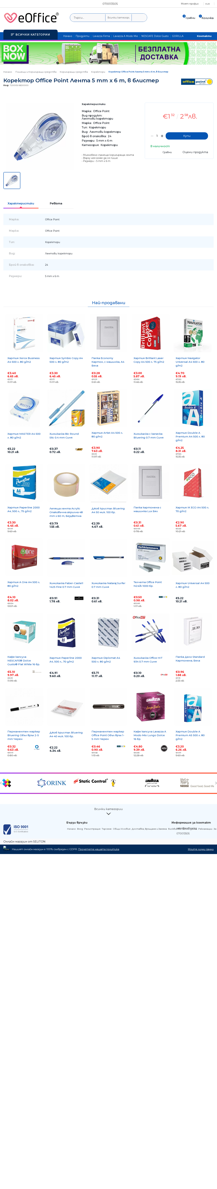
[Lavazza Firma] (162, 783)
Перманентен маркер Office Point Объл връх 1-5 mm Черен (108, 735)
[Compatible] (19, 783)
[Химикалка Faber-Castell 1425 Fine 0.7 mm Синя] (66, 558)
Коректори (98, 71)
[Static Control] (90, 781)
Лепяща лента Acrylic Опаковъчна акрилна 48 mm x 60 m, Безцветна (66, 512)
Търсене (107, 828)
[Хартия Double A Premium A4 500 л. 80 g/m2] (193, 408)
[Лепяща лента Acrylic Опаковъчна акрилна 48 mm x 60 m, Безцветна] (66, 483)
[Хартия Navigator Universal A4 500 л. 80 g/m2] (193, 333)
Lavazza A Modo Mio (125, 36)
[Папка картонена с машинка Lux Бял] (151, 483)
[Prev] (1, 783)
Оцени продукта (195, 152)
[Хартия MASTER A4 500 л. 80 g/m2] (24, 408)
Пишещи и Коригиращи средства (35, 71)
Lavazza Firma (101, 36)
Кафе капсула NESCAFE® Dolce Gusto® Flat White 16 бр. (23, 660)
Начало (67, 36)
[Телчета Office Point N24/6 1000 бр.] (151, 557)
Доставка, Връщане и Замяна (149, 828)
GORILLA (177, 36)
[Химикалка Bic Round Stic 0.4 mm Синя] (66, 408)
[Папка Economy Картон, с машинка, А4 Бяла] (108, 333)
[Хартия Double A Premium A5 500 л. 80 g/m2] (193, 707)
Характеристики (21, 203)
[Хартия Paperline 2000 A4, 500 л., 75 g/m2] (24, 483)
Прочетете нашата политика (98, 849)
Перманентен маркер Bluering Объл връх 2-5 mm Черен (23, 735)
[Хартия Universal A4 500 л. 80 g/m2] (193, 558)
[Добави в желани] (209, 108)
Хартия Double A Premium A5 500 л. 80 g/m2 (190, 735)
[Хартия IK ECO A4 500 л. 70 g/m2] (193, 483)
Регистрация (92, 828)
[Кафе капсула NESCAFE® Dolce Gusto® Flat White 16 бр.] (24, 632)
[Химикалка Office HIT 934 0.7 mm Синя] (151, 632)
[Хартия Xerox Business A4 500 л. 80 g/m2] (24, 333)
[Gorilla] (126, 783)
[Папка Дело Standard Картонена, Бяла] (193, 632)
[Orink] (55, 783)
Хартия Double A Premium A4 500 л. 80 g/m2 (190, 436)
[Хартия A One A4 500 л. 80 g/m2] (24, 557)
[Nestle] (197, 783)
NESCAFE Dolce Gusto (155, 36)
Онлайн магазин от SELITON (24, 841)
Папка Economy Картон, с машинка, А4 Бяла (108, 361)
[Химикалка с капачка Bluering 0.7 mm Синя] (151, 408)
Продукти (82, 36)
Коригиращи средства (74, 71)
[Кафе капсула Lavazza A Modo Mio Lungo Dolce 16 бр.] (151, 707)
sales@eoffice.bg (186, 828)
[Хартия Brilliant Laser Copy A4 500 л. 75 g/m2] (151, 333)
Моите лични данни (201, 849)
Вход (80, 828)
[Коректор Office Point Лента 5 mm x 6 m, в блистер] (40, 169)
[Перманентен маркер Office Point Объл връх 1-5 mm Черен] (108, 707)
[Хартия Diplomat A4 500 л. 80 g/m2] (108, 632)
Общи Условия (121, 828)
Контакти (204, 36)
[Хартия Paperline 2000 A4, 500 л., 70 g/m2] (66, 632)
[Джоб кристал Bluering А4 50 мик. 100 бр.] (108, 483)
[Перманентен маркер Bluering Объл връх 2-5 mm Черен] (24, 707)
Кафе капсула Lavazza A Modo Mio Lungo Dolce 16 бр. (150, 735)
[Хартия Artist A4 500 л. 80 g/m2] (108, 408)
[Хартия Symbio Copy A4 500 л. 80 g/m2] (66, 333)
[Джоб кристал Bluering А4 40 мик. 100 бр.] (66, 707)
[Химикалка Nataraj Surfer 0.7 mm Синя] (108, 558)
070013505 (110, 3)
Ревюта (56, 203)
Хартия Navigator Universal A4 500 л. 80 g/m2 (190, 361)
